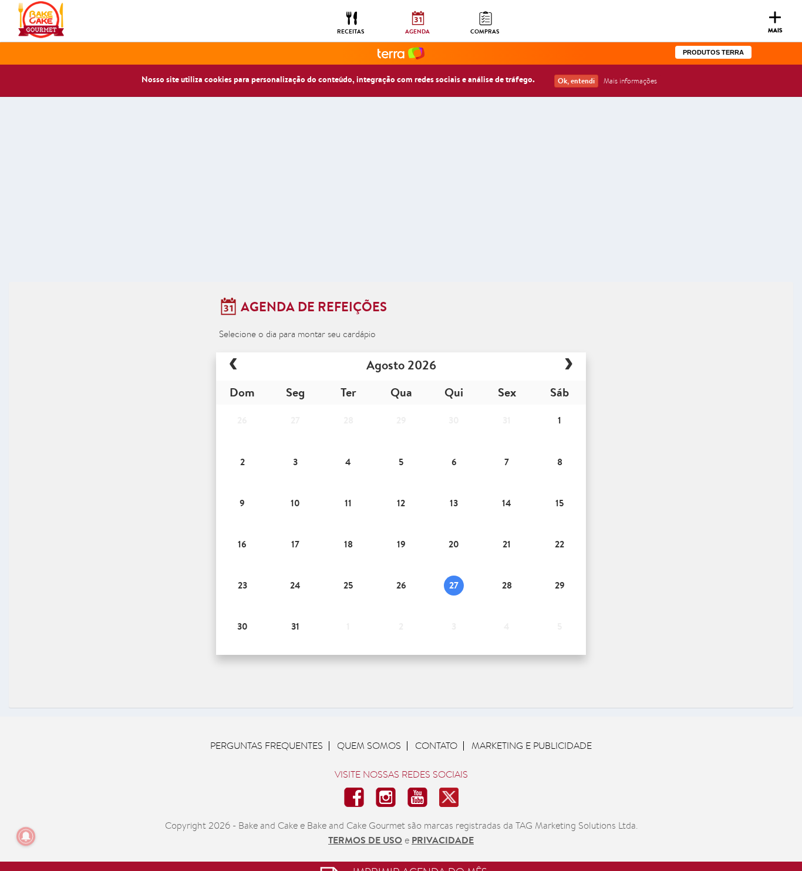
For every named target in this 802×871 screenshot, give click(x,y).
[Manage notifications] (25, 836)
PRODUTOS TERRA (713, 52)
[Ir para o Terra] (401, 52)
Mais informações (630, 80)
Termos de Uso (365, 839)
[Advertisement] (401, 194)
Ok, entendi (576, 81)
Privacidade (443, 839)
